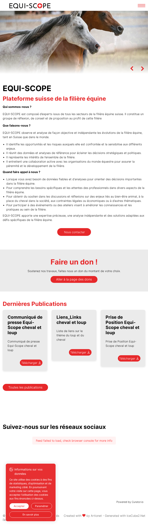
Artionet (96, 515)
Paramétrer (41, 506)
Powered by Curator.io (129, 501)
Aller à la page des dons (74, 279)
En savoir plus (31, 514)
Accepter (19, 506)
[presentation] (131, 68)
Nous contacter (74, 232)
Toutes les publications (25, 387)
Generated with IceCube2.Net (125, 515)
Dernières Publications (35, 303)
